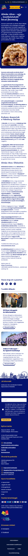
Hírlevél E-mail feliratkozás (10, 391)
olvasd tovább (9, 327)
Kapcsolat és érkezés (10, 468)
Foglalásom (26, 2)
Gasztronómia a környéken (10, 445)
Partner (3, 450)
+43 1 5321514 (6, 2)
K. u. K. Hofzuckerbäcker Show (9, 244)
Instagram (6, 529)
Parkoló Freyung (9, 473)
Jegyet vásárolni (15, 7)
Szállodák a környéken (8, 447)
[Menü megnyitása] (26, 7)
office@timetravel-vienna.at (8, 2)
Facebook (6, 532)
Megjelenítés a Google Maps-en (14, 470)
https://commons (6, 265)
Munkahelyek (5, 452)
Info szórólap (8, 443)
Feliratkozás (6, 420)
